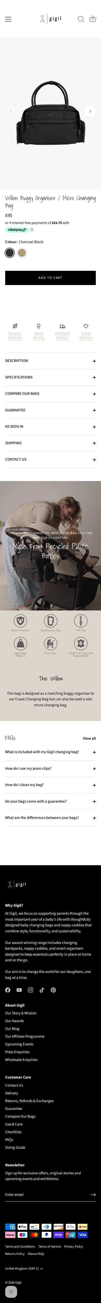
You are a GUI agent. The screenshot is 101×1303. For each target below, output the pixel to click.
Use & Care (14, 1124)
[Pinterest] (53, 989)
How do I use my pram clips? (28, 768)
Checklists (13, 1132)
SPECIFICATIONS (19, 377)
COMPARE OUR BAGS (22, 393)
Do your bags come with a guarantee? (36, 801)
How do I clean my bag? (24, 785)
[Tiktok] (42, 989)
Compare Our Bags (20, 1116)
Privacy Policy (73, 1246)
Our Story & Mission (21, 1013)
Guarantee (13, 1108)
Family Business (86, 335)
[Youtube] (19, 989)
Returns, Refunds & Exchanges (29, 1101)
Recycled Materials (15, 335)
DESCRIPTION (16, 360)
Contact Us (14, 1085)
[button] (11, 111)
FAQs (9, 1139)
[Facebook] (7, 989)
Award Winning (38, 335)
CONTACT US (15, 459)
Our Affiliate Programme (24, 1036)
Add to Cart (50, 277)
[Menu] (8, 19)
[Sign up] (93, 1194)
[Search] (81, 20)
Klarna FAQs (36, 1253)
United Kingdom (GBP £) (22, 1269)
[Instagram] (30, 989)
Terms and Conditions (20, 1246)
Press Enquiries (17, 1052)
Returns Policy (15, 1253)
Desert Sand (21, 252)
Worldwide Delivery (62, 335)
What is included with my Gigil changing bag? (42, 752)
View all (89, 738)
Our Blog (12, 1028)
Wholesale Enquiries (21, 1059)
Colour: (24, 242)
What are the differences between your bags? (42, 817)
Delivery (11, 1093)
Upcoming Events (19, 1044)
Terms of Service (49, 1246)
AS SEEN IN (14, 426)
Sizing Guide (15, 1147)
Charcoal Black (9, 252)
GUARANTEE (15, 410)
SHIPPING (13, 443)
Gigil (18, 1282)
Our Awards (14, 1021)
